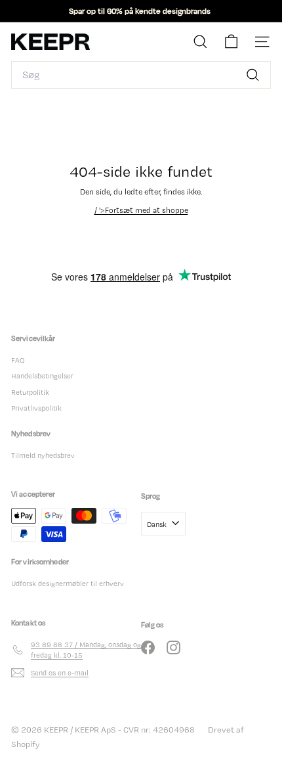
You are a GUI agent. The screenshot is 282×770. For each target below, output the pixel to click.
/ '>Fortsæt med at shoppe (141, 210)
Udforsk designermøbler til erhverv (67, 583)
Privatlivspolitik (36, 408)
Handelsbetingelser (42, 375)
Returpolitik (30, 392)
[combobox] (141, 75)
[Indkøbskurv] (231, 41)
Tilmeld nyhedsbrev (43, 455)
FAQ (17, 360)
